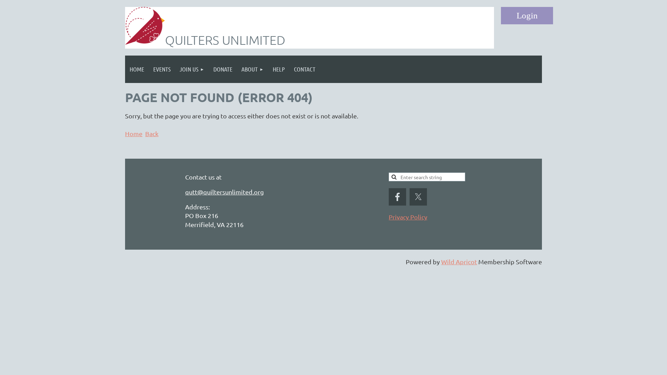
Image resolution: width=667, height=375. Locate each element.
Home (133, 133)
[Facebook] (397, 197)
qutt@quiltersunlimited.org (224, 191)
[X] (418, 197)
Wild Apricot (459, 261)
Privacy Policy (408, 216)
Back (151, 133)
